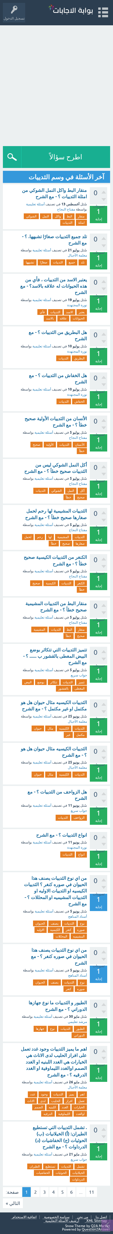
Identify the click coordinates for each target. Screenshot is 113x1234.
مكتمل (80, 734)
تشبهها (30, 262)
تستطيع (50, 1166)
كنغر (68, 929)
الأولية (50, 444)
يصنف (55, 923)
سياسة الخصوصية (57, 1217)
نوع (82, 923)
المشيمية (63, 537)
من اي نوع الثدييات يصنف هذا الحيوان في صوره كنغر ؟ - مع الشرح (59, 956)
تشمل (81, 1166)
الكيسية (51, 583)
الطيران (35, 1166)
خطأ (82, 451)
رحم (40, 537)
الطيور (80, 1028)
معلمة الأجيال (77, 255)
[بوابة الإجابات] (70, 10)
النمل (45, 216)
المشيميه (79, 936)
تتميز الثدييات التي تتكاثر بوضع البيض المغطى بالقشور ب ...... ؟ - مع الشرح (55, 656)
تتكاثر (53, 682)
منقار (81, 216)
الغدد (65, 1107)
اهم (82, 1094)
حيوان (38, 728)
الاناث (30, 1101)
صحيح (36, 444)
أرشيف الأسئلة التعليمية (62, 1221)
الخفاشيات (43, 1172)
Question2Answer (96, 1229)
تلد (83, 262)
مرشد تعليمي (77, 1022)
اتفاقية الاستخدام (24, 1217)
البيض (28, 682)
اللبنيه (52, 1107)
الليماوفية (64, 1114)
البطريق (79, 358)
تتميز (82, 682)
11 (91, 1192)
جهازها (40, 1028)
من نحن (82, 1217)
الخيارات (79, 1107)
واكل (58, 216)
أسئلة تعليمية (35, 204)
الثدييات (67, 222)
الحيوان (40, 923)
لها (50, 537)
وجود (44, 1094)
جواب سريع (79, 675)
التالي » (13, 1203)
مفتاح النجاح (66, 209)
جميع (72, 262)
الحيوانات (79, 318)
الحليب (55, 1101)
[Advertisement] (56, 84)
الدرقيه (47, 1114)
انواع (81, 854)
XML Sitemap (96, 1221)
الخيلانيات (78, 1172)
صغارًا (43, 262)
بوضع (40, 682)
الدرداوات (78, 1179)
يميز (71, 1094)
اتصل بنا (101, 1217)
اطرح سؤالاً (65, 157)
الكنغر (81, 583)
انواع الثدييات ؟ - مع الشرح (61, 835)
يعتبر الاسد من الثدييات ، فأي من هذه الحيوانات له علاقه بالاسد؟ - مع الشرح (53, 286)
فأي (42, 312)
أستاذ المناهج (77, 917)
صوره (81, 929)
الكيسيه (64, 728)
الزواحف (79, 817)
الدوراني (79, 1035)
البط (69, 216)
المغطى (79, 688)
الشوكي (31, 216)
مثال (50, 728)
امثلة (81, 222)
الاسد (69, 312)
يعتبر (82, 312)
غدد (32, 1094)
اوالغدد (80, 1114)
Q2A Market (100, 1226)
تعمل (81, 1101)
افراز (69, 1101)
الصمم (38, 1107)
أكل (82, 490)
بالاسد (50, 318)
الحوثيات (61, 1172)
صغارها (80, 543)
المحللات (61, 936)
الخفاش (79, 401)
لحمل (27, 537)
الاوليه (40, 929)
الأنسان (80, 444)
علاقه (63, 318)
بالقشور (63, 688)
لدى (42, 1101)
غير (68, 734)
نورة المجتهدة (77, 305)
